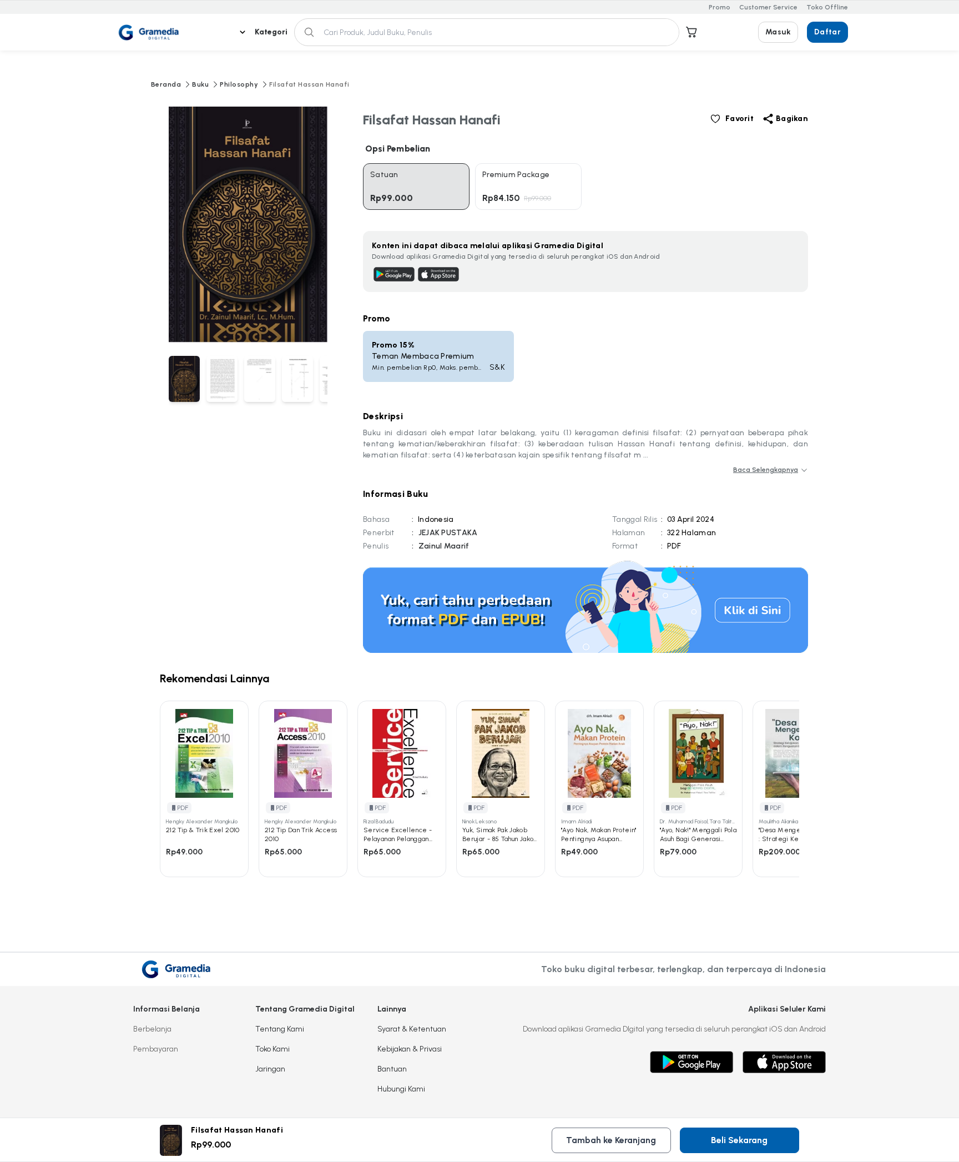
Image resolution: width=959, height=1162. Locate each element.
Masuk (778, 32)
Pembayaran (155, 1049)
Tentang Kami (279, 1029)
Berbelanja (152, 1029)
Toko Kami (272, 1049)
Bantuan (392, 1069)
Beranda (166, 84)
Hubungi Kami (401, 1089)
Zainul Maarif (444, 546)
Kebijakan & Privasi (409, 1049)
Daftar (827, 32)
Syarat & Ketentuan (411, 1029)
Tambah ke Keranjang (611, 1140)
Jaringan (270, 1069)
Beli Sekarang (739, 1140)
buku (200, 84)
